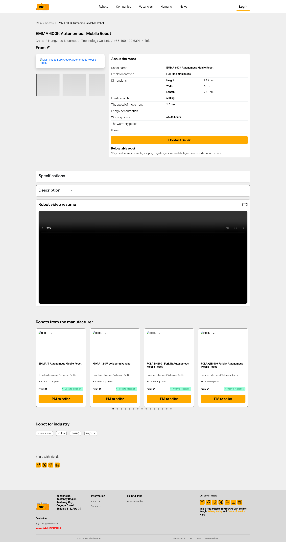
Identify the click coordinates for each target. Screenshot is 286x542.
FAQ (190, 538)
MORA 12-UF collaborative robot (112, 363)
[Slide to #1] (48, 85)
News (183, 6)
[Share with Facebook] (38, 465)
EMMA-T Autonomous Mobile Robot (60, 363)
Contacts (95, 506)
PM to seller (61, 399)
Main (39, 23)
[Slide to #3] (100, 85)
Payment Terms (179, 538)
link (147, 41)
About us (95, 501)
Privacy (198, 538)
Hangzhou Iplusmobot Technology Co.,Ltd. (79, 41)
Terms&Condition (211, 538)
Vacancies (146, 6)
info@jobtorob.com (50, 523)
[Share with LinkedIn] (57, 465)
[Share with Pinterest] (50, 465)
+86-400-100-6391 (127, 41)
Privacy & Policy (135, 501)
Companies (123, 6)
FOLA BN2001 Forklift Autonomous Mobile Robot (168, 365)
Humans (166, 6)
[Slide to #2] (74, 85)
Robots (103, 6)
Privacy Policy (215, 511)
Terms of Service (236, 511)
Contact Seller (179, 140)
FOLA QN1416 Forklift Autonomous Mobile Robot (222, 365)
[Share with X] (44, 465)
